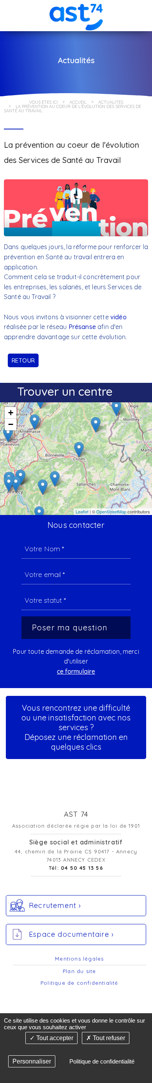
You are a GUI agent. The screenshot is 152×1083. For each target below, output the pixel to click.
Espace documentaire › (71, 934)
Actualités (110, 102)
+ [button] (10, 413)
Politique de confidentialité (79, 983)
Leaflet (82, 511)
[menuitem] (79, 959)
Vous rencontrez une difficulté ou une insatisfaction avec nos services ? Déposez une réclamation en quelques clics (76, 727)
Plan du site (79, 971)
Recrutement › (55, 905)
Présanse (82, 327)
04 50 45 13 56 (82, 868)
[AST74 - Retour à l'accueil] (76, 15)
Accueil (78, 102)
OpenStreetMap (111, 511)
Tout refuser (108, 1038)
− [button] (10, 424)
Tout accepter (54, 1038)
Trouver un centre (65, 391)
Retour (23, 360)
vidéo (118, 317)
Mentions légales (79, 959)
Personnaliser (31, 1061)
